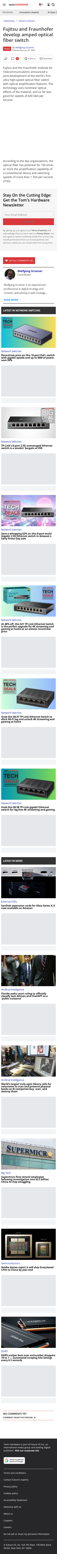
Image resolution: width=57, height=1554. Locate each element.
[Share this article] (6, 58)
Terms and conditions (15, 1472)
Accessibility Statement (15, 1500)
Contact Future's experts (16, 1479)
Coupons (8, 1520)
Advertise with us (12, 1506)
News (7, 48)
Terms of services (39, 230)
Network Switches (27, 20)
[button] (53, 4)
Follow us (32, 58)
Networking (9, 20)
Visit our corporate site (27, 1450)
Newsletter (48, 58)
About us (8, 1513)
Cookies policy (11, 1493)
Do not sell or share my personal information (26, 1534)
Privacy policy (10, 1486)
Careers (8, 1527)
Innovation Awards (29, 12)
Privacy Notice (43, 233)
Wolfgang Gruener (24, 47)
